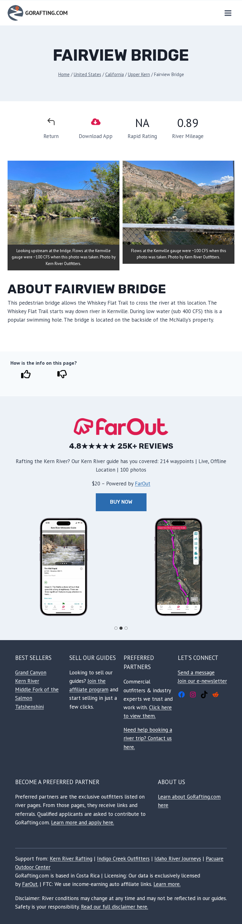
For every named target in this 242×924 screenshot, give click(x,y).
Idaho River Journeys (177, 858)
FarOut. (30, 884)
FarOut (142, 483)
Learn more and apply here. (82, 822)
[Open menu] (227, 13)
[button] (63, 567)
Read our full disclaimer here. (114, 906)
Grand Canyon (30, 672)
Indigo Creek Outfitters (123, 858)
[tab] (116, 628)
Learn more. (167, 884)
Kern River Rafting (71, 858)
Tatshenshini (29, 706)
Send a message (196, 672)
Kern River (27, 681)
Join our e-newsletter (202, 681)
